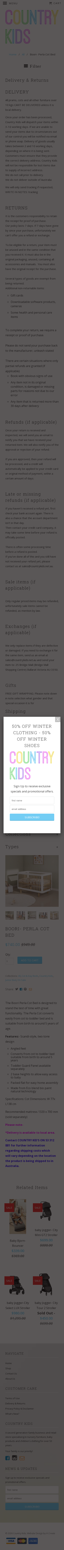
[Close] (57, 719)
